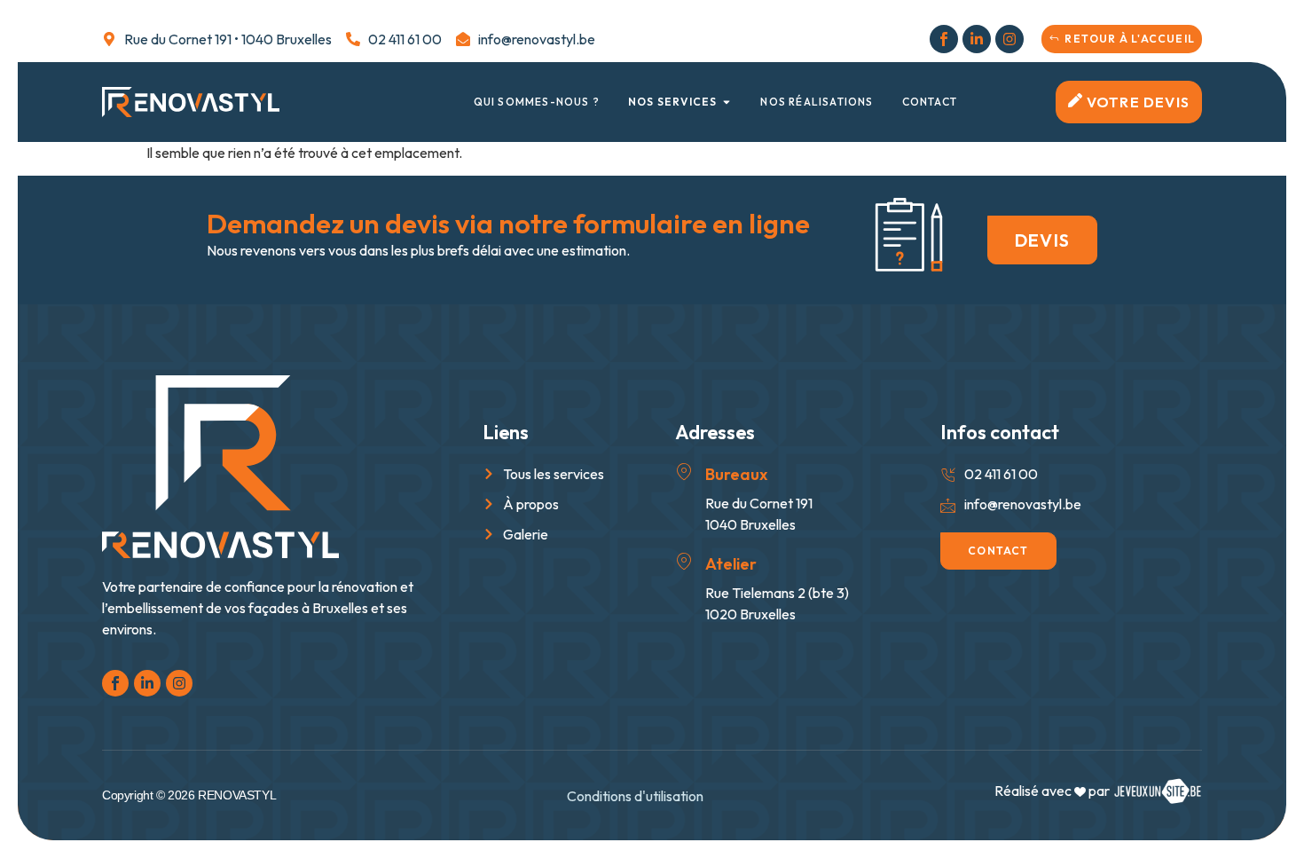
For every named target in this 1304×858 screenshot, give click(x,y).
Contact (929, 101)
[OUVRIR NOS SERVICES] (726, 102)
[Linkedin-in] (976, 39)
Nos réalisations (816, 101)
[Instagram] (1009, 39)
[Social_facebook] (944, 39)
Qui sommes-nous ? (537, 101)
